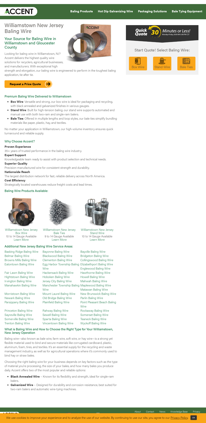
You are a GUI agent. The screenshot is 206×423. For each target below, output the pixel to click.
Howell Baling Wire (92, 277)
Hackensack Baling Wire (58, 272)
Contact (150, 411)
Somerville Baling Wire (19, 319)
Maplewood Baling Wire (95, 285)
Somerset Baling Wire (94, 315)
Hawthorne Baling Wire (95, 272)
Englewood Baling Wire (95, 268)
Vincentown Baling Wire (58, 323)
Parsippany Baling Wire (19, 302)
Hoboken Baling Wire (56, 277)
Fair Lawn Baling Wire (19, 272)
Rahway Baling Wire (55, 310)
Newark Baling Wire (17, 298)
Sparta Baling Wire (55, 319)
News (162, 411)
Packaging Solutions (152, 11)
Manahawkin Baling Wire (20, 285)
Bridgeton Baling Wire (94, 256)
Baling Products (81, 11)
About (138, 411)
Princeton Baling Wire (18, 310)
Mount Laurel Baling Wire (59, 294)
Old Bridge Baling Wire (57, 298)
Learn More (21, 239)
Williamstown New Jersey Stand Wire (97, 231)
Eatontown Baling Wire (19, 264)
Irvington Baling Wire (18, 281)
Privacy (196, 411)
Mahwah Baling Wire (93, 281)
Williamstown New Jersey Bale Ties (59, 231)
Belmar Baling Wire (17, 256)
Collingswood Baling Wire (96, 260)
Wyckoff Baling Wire (93, 323)
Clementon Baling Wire (57, 260)
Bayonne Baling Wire (56, 251)
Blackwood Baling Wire (57, 256)
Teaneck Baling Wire (93, 319)
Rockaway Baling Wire (94, 310)
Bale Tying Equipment (187, 11)
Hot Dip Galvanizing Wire (115, 11)
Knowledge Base (179, 411)
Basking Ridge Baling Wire (21, 251)
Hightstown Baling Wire (20, 277)
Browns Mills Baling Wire (20, 260)
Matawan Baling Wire (94, 289)
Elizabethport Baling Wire (96, 264)
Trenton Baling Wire (17, 323)
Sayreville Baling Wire (18, 315)
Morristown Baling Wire (20, 294)
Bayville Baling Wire (92, 251)
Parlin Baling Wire (91, 298)
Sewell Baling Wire (54, 315)
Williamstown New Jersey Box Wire (21, 231)
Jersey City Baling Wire (57, 281)
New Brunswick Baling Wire (98, 294)
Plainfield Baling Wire (56, 302)
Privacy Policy (179, 418)
